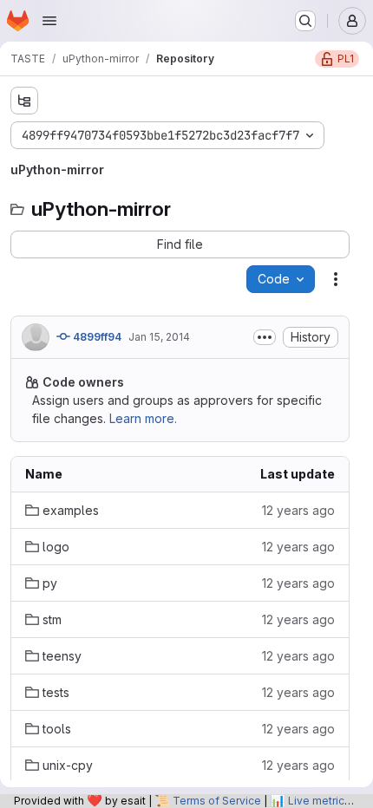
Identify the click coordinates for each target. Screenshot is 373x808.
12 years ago (298, 510)
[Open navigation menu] (49, 21)
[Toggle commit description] (264, 337)
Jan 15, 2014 (159, 336)
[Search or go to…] (305, 20)
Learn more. (143, 418)
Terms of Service (217, 800)
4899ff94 (95, 336)
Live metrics (319, 800)
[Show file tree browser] (24, 100)
